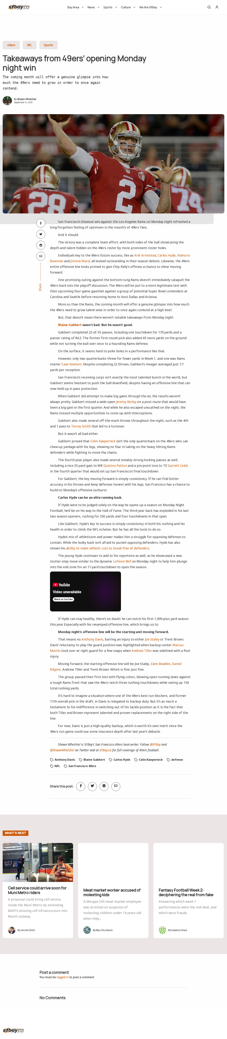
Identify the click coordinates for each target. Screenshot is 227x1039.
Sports (107, 7)
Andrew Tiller (142, 650)
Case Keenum (72, 364)
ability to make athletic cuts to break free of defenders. (108, 548)
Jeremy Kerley (126, 402)
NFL (29, 45)
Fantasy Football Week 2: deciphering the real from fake (186, 892)
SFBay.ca (105, 750)
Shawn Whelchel (26, 99)
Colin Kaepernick (102, 441)
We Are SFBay (148, 7)
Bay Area (73, 7)
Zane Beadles (160, 664)
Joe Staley (152, 639)
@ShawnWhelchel (62, 750)
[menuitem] (74, 8)
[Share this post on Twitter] (40, 234)
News (91, 7)
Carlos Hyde (167, 255)
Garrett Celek (178, 465)
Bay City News (104, 930)
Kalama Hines (179, 930)
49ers (11, 45)
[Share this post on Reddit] (40, 245)
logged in (63, 977)
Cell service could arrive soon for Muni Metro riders (37, 890)
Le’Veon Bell (122, 561)
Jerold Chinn (28, 930)
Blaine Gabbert (69, 325)
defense (177, 760)
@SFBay (155, 744)
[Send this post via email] (40, 256)
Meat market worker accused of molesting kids (112, 892)
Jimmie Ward (80, 261)
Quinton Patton (115, 465)
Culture (126, 7)
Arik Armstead (145, 255)
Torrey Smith (81, 426)
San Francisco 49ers (82, 766)
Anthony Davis (92, 639)
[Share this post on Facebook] (40, 223)
